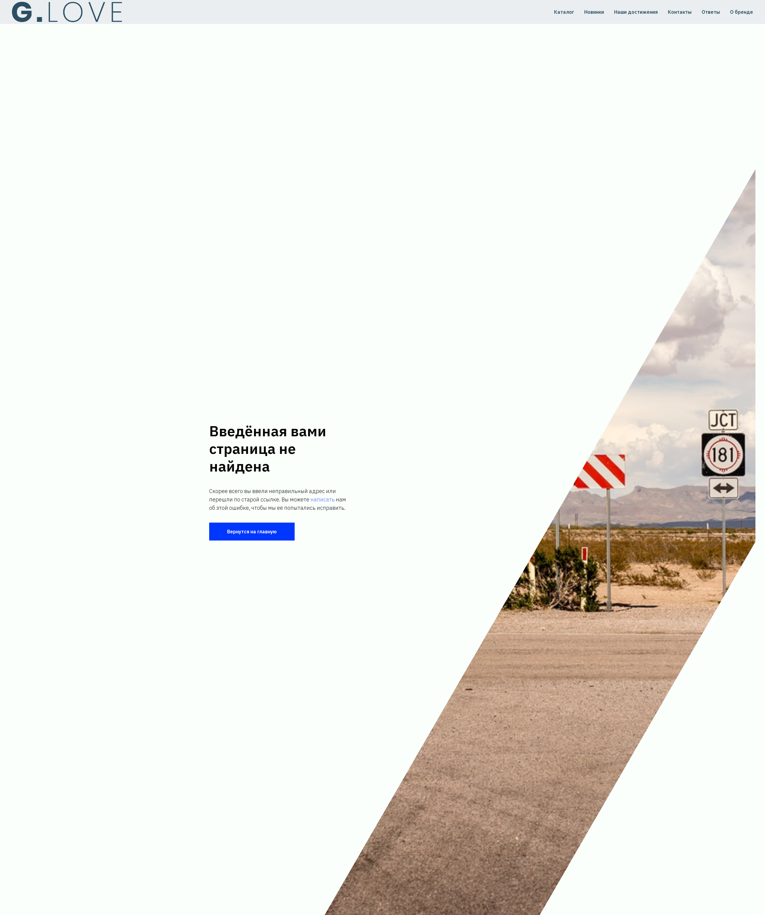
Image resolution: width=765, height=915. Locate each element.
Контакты (679, 12)
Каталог (564, 12)
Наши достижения (636, 12)
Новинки (594, 12)
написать (322, 499)
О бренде (741, 12)
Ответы (711, 12)
